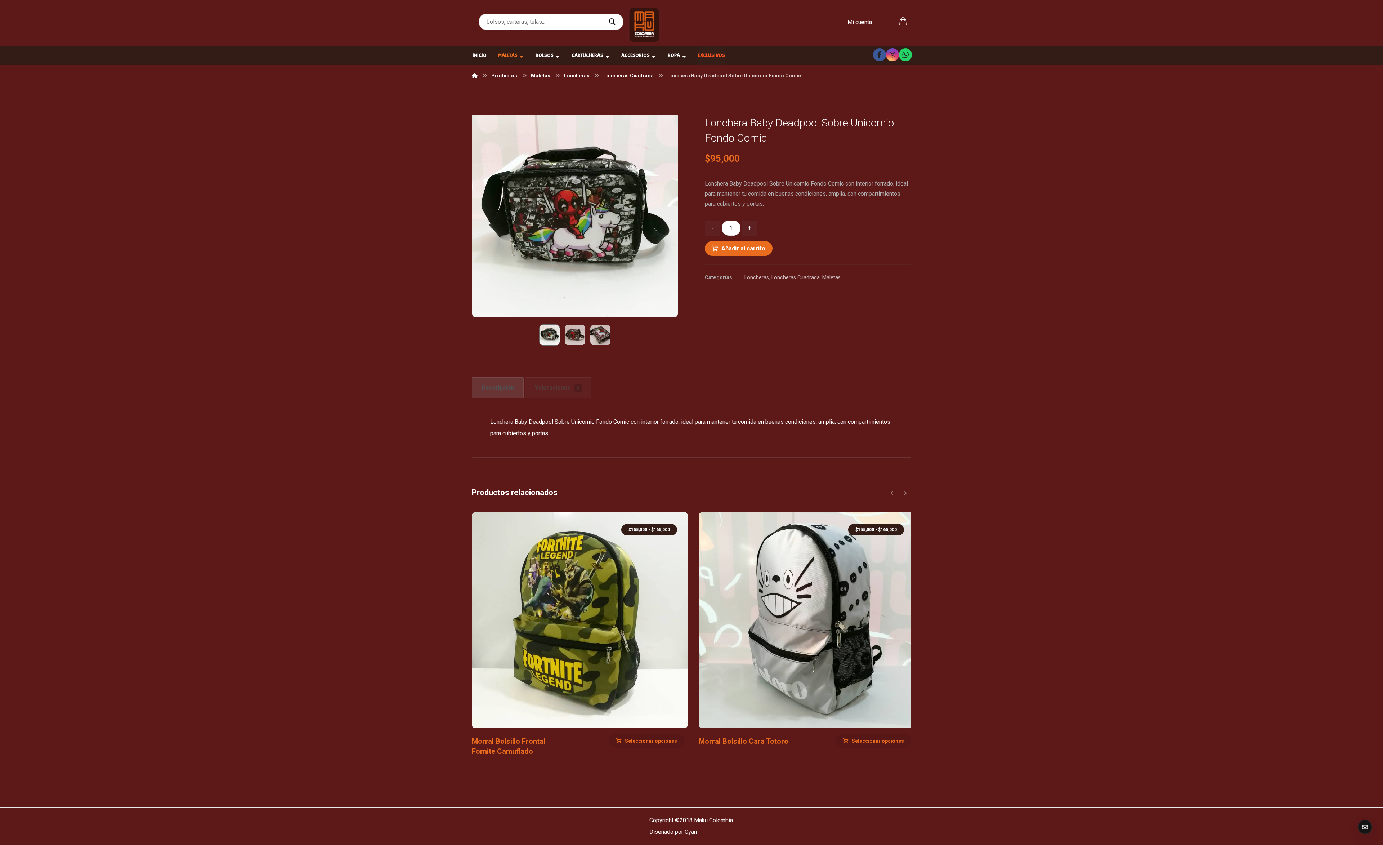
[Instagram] (892, 54)
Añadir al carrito (743, 248)
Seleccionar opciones (651, 741)
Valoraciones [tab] (557, 387)
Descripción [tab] (498, 387)
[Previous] (892, 493)
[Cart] (903, 20)
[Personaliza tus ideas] (644, 24)
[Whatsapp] (905, 54)
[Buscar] (613, 22)
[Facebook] (879, 54)
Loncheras (756, 278)
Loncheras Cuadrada (795, 278)
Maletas (831, 278)
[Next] (905, 493)
